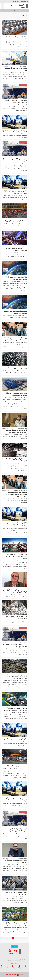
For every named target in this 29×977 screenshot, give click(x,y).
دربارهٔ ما (17, 963)
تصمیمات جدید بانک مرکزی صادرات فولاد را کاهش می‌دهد (15, 160)
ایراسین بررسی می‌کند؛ (23, 66)
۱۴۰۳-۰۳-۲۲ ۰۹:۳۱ (5, 66)
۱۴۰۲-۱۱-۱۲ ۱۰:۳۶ (4, 922)
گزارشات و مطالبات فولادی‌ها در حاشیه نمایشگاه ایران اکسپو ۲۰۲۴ (16, 250)
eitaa (2, 968)
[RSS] (18, 15)
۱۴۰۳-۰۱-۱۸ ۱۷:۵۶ (4, 522)
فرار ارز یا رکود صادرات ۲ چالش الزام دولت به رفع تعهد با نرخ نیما (15, 646)
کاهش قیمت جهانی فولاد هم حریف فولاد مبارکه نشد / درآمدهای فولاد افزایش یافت (15, 924)
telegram (20, 968)
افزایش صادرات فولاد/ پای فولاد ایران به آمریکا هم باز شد (16, 618)
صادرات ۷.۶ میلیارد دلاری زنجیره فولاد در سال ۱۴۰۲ (16, 525)
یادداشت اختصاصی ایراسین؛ (22, 858)
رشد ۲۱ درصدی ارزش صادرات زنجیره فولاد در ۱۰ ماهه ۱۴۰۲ (15, 894)
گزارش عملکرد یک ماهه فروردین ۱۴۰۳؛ (21, 219)
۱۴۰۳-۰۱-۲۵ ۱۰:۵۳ (4, 458)
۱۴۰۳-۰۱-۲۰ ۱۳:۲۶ (4, 490)
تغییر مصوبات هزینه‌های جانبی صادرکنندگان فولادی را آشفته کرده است (16, 830)
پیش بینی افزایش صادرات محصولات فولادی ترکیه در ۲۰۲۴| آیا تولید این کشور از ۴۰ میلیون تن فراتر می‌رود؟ (15, 710)
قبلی (26, 938)
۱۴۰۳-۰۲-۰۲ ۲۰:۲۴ (5, 367)
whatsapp (8, 968)
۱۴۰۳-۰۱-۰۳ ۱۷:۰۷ (5, 588)
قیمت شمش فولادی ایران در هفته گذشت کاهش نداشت (16, 460)
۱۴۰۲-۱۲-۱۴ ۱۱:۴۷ (4, 738)
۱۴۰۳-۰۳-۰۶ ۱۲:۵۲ (5, 157)
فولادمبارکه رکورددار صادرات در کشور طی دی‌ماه (16, 800)
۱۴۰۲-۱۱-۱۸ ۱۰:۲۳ (4, 858)
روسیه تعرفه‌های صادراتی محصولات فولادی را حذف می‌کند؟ (15, 132)
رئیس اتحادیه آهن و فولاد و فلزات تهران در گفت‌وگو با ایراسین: (17, 588)
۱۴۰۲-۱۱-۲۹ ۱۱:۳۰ (4, 797)
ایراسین (23, 6)
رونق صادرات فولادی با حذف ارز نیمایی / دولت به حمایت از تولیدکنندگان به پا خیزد (15, 339)
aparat (26, 968)
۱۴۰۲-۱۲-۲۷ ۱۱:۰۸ (4, 642)
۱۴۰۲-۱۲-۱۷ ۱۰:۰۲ (4, 707)
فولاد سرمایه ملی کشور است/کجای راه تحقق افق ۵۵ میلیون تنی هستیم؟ (15, 591)
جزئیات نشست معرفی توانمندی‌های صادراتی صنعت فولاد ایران (17, 278)
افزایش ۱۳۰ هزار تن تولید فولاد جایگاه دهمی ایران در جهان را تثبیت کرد (16, 431)
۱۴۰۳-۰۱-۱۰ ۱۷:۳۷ (4, 554)
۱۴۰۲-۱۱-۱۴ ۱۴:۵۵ (4, 892)
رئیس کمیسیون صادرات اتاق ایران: (21, 157)
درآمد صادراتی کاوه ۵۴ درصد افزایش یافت (15, 221)
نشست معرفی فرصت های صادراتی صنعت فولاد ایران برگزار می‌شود (15, 312)
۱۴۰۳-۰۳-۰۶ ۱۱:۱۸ (4, 190)
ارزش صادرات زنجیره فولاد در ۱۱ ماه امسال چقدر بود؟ (15, 740)
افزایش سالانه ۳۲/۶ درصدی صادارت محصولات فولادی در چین (17, 677)
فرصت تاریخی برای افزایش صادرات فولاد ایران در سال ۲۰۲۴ (16, 861)
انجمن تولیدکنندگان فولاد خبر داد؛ (21, 522)
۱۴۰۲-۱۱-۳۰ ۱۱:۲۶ (4, 765)
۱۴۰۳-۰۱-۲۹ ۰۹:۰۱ (4, 392)
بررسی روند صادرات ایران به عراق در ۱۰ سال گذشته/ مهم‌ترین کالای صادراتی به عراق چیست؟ (15, 557)
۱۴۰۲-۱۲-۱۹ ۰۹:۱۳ (4, 674)
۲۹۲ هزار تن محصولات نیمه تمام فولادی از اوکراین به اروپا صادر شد (15, 192)
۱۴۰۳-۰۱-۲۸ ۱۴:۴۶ (5, 428)
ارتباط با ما (12, 963)
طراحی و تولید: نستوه (13, 975)
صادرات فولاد (25, 15)
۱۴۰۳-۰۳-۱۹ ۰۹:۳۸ (5, 100)
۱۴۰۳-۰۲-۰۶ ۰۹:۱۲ (4, 310)
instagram (14, 968)
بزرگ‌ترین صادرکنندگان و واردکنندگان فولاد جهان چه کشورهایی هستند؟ (15, 102)
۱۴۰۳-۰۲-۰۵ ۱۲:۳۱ (4, 337)
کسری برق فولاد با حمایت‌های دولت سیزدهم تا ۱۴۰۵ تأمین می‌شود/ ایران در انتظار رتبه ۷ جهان (16, 494)
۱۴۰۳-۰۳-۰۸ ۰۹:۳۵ (5, 130)
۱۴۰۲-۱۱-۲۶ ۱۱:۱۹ (4, 827)
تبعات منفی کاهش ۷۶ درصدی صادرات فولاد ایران (16, 38)
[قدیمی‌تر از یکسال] (14, 27)
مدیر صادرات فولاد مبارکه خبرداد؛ (21, 797)
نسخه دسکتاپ (14, 946)
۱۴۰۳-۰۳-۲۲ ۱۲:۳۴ (5, 36)
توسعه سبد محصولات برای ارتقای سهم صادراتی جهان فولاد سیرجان (16, 394)
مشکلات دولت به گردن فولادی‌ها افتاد (16, 766)
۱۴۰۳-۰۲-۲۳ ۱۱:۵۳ (5, 219)
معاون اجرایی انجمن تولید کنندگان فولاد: (20, 490)
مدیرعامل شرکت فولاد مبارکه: (22, 428)
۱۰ (3, 938)
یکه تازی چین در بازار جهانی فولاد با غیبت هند (16, 69)
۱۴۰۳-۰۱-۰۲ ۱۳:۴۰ (5, 616)
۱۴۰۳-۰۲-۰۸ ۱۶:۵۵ (4, 276)
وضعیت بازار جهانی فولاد (20, 368)
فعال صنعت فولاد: (24, 826)
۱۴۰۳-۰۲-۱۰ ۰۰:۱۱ (4, 246)
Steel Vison (7, 6)
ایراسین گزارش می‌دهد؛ (23, 246)
